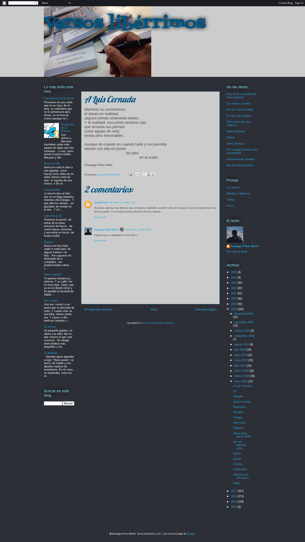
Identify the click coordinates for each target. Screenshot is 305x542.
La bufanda (50, 352)
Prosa (230, 205)
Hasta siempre (52, 274)
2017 (234, 491)
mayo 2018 (241, 360)
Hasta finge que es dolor (242, 435)
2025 (234, 272)
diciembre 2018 (243, 313)
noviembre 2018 (243, 322)
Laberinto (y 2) (52, 215)
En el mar (50, 326)
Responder (100, 217)
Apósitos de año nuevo (241, 476)
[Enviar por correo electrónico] (137, 175)
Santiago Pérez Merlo (106, 229)
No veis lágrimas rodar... (239, 445)
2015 (234, 501)
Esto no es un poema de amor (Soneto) (241, 95)
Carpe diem (240, 469)
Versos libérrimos (125, 23)
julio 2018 (240, 349)
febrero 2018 (242, 376)
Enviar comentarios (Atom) (158, 323)
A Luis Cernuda (242, 385)
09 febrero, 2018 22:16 (122, 202)
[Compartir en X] (145, 175)
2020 (234, 298)
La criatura (233, 187)
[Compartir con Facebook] (149, 175)
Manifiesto (239, 406)
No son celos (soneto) (240, 109)
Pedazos (238, 427)
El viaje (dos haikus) (239, 115)
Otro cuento (51, 300)
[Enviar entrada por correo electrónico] (130, 174)
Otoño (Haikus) (236, 143)
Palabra (237, 417)
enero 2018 (241, 381)
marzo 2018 (241, 370)
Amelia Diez (101, 202)
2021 (234, 293)
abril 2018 (240, 365)
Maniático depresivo (239, 193)
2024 (234, 277)
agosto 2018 (242, 344)
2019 (234, 303)
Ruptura (48, 242)
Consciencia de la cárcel (58, 98)
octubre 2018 (242, 330)
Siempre (238, 396)
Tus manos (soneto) (239, 103)
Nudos (237, 453)
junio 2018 (240, 355)
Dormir (237, 458)
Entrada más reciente (98, 309)
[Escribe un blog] (141, 175)
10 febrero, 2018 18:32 (138, 229)
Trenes (231, 199)
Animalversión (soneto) (240, 159)
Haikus (231, 137)
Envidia (237, 464)
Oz (235, 391)
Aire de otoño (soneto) (240, 165)
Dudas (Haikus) (236, 131)
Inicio (154, 309)
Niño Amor (239, 422)
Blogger (191, 533)
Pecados (238, 412)
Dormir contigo (242, 401)
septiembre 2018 (244, 335)
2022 (234, 288)
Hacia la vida (52, 163)
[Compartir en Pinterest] (153, 175)
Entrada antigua (206, 309)
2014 (234, 506)
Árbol (236, 483)
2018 (234, 309)
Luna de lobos (52, 189)
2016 (234, 496)
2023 (234, 282)
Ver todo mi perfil (237, 251)
